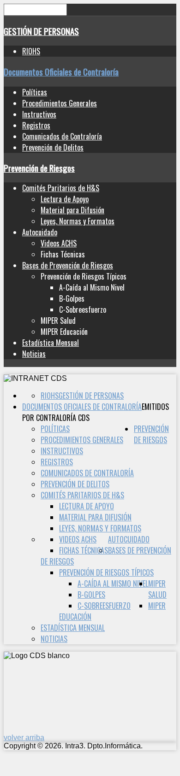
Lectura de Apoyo (65, 198)
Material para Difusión (72, 210)
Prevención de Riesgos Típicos (106, 572)
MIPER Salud (157, 589)
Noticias (34, 353)
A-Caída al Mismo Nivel (113, 583)
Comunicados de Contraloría (62, 136)
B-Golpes (91, 594)
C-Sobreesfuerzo (104, 605)
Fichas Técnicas (83, 550)
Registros (36, 125)
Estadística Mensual (50, 342)
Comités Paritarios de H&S (60, 187)
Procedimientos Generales (59, 103)
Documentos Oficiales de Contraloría (61, 71)
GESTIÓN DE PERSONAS (41, 31)
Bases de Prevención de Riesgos (67, 265)
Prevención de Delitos (53, 147)
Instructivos (39, 114)
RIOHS (31, 51)
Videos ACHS (59, 243)
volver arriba (24, 737)
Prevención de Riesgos (39, 168)
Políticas (34, 92)
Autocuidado (39, 232)
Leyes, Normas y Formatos (77, 221)
